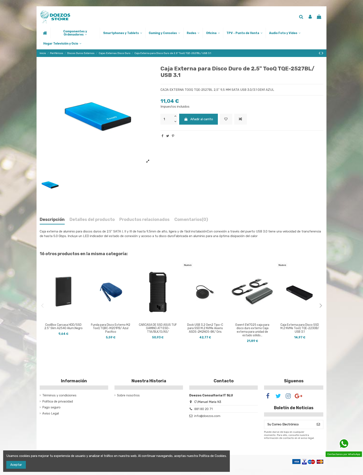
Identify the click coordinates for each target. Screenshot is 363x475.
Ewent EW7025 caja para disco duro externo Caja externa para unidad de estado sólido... (252, 330)
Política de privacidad (57, 401)
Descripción (52, 219)
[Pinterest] (173, 136)
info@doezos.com (207, 416)
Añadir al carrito (201, 119)
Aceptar (16, 465)
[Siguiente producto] (322, 53)
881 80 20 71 (203, 409)
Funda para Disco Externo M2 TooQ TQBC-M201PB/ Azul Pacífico (110, 328)
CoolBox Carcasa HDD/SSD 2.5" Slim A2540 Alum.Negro (63, 326)
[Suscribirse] (318, 424)
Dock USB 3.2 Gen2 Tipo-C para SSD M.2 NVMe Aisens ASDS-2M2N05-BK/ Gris (205, 328)
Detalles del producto (92, 219)
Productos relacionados (144, 219)
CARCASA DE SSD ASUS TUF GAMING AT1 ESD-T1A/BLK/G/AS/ (158, 328)
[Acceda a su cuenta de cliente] (310, 17)
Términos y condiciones (59, 395)
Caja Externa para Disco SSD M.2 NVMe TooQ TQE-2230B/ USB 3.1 (299, 328)
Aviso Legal (50, 413)
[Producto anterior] (320, 53)
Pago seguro (51, 407)
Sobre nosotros (128, 395)
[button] (75, 33)
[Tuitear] (167, 136)
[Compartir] (162, 136)
